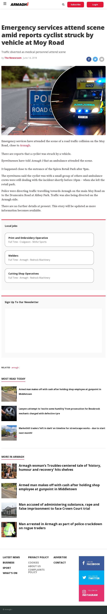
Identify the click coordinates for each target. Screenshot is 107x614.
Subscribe (76, 4)
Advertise (60, 557)
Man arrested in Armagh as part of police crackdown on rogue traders (60, 526)
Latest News (11, 557)
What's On (10, 573)
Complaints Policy (36, 571)
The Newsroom (13, 57)
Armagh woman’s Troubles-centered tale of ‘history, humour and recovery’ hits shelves (60, 467)
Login (95, 4)
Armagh (25, 145)
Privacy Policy (38, 557)
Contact (60, 562)
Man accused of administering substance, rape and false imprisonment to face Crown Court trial (59, 506)
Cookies (33, 562)
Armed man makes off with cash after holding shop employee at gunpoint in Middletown (59, 487)
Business (8, 562)
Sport (7, 568)
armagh (15, 367)
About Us (34, 566)
